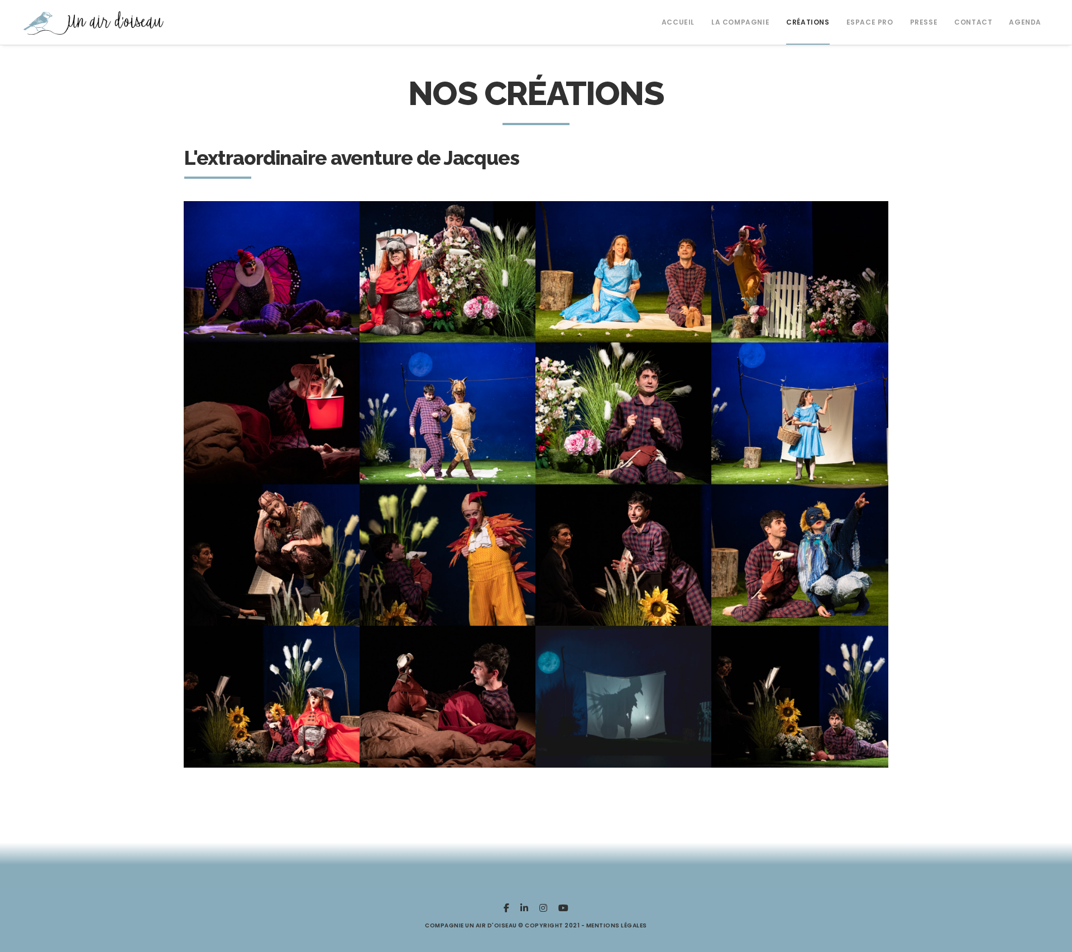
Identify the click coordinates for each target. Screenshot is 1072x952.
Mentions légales (616, 925)
